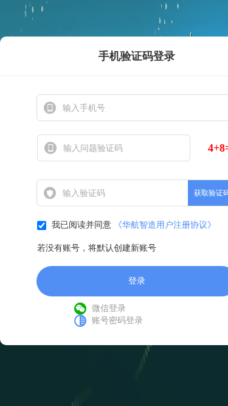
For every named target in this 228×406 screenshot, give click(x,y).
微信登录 (109, 308)
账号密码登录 (117, 320)
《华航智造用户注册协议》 (165, 224)
